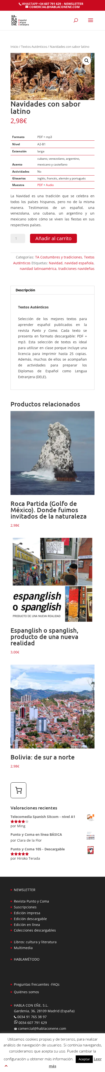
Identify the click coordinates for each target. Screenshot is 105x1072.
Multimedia (23, 947)
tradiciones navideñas (76, 268)
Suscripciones (25, 907)
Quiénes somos (26, 992)
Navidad (56, 263)
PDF (40, 185)
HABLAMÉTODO (27, 959)
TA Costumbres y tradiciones (58, 257)
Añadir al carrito (53, 238)
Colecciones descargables (35, 930)
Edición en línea (27, 924)
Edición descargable (30, 918)
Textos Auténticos (34, 46)
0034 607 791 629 (32, 1022)
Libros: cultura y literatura (35, 942)
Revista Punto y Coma (31, 901)
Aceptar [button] (84, 1059)
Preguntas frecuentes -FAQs (37, 984)
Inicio (14, 46)
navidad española (79, 263)
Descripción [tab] (25, 290)
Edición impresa (27, 913)
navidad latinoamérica (38, 268)
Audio (50, 185)
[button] (86, 60)
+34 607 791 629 (49, 4)
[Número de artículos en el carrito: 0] (18, 790)
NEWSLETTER (73, 4)
